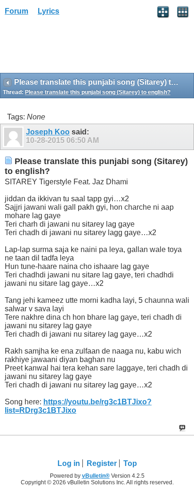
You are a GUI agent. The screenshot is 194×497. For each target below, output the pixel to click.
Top (130, 463)
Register (102, 463)
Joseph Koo (48, 132)
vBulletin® (96, 476)
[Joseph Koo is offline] (14, 136)
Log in (68, 463)
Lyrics (48, 11)
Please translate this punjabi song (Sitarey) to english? (97, 92)
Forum (16, 11)
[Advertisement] (75, 47)
